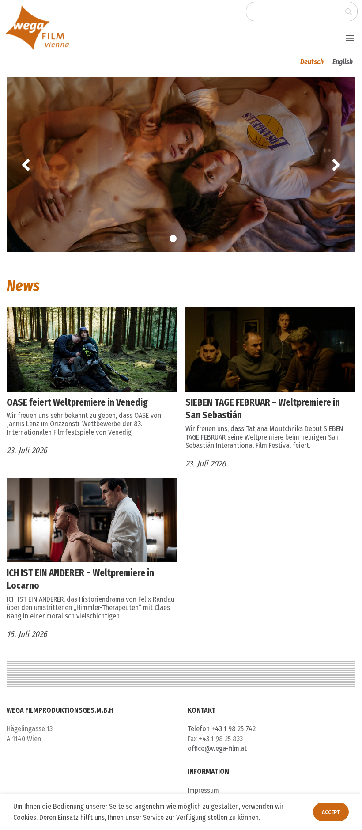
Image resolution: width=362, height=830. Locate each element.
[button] (350, 37)
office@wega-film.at (217, 748)
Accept (331, 812)
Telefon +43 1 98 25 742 (222, 728)
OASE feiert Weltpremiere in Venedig (77, 402)
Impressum (203, 790)
